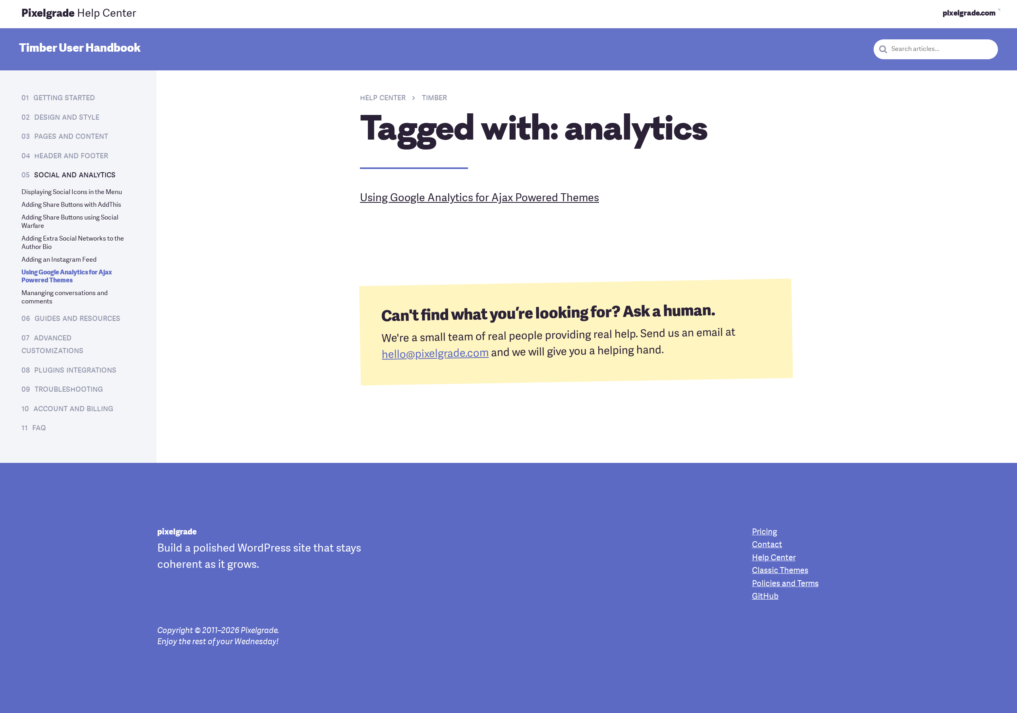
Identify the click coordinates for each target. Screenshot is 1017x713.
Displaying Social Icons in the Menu (71, 192)
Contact (767, 545)
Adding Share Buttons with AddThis (71, 205)
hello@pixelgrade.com (435, 354)
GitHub (765, 597)
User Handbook (80, 48)
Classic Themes (780, 571)
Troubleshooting (69, 389)
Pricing (764, 532)
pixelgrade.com (969, 13)
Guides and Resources (77, 319)
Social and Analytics (75, 175)
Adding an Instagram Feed (59, 260)
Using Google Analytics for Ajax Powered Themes (479, 198)
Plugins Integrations (75, 370)
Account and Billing (73, 409)
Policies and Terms (785, 584)
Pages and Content (71, 136)
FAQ (39, 428)
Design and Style (66, 117)
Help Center (78, 13)
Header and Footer (71, 156)
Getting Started (64, 98)
